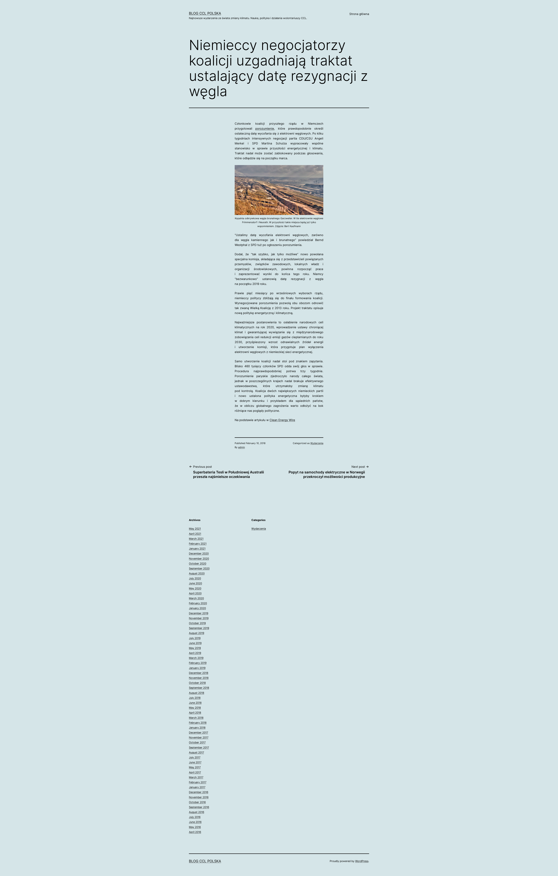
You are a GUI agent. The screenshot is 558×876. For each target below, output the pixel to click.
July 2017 (194, 757)
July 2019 (195, 638)
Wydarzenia (316, 443)
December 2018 (198, 672)
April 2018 (195, 712)
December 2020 (199, 553)
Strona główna (359, 14)
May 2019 (195, 648)
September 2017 (199, 747)
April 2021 (195, 533)
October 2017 (197, 742)
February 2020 (198, 603)
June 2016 (195, 821)
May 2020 (195, 588)
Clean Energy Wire (282, 420)
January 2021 (197, 548)
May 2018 (195, 707)
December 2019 (198, 613)
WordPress (361, 861)
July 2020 (195, 578)
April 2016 (195, 832)
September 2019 (199, 628)
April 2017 (195, 772)
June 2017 (195, 762)
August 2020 (197, 573)
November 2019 (199, 618)
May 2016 (195, 827)
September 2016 (199, 807)
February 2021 (197, 543)
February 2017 (197, 782)
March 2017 (196, 777)
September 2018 (199, 687)
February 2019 (197, 662)
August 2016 (196, 812)
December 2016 (198, 792)
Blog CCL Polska (205, 13)
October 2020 (197, 563)
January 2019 (197, 667)
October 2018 (197, 682)
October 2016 (197, 802)
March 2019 (196, 657)
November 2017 (198, 737)
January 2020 (197, 608)
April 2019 (195, 652)
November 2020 (199, 558)
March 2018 (196, 717)
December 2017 (198, 732)
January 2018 (197, 727)
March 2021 (196, 538)
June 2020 (195, 583)
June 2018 (195, 702)
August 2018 (196, 692)
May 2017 (195, 767)
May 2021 (195, 528)
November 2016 (199, 797)
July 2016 (195, 817)
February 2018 (197, 722)
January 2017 (197, 787)
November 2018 (199, 677)
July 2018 (195, 697)
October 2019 (197, 623)
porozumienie (264, 128)
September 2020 (199, 568)
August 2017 (196, 752)
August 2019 (196, 633)
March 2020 (196, 598)
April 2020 (195, 593)
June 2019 (195, 643)
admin (241, 447)
